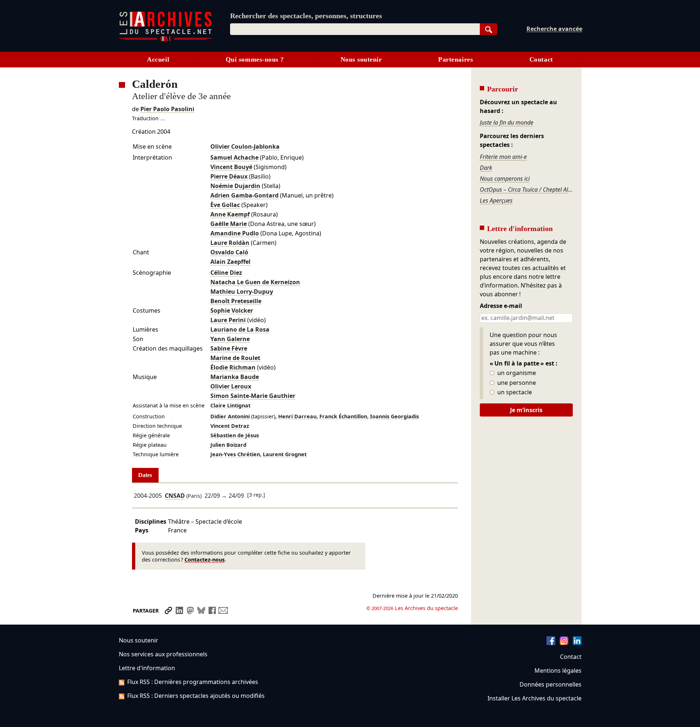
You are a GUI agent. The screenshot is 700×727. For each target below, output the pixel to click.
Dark (486, 168)
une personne (516, 383)
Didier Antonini (230, 416)
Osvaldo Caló (229, 252)
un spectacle (514, 392)
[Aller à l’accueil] (165, 39)
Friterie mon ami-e (503, 157)
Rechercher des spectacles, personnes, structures (306, 16)
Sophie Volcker (231, 310)
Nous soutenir (361, 59)
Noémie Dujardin (235, 186)
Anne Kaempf (230, 214)
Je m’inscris (526, 410)
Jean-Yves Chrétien (235, 454)
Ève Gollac (225, 205)
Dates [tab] (145, 475)
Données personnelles (551, 684)
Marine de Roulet (235, 358)
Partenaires (455, 59)
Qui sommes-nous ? (255, 59)
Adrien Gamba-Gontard (244, 195)
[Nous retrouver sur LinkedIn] (577, 643)
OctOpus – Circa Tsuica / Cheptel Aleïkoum (526, 189)
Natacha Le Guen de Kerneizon (255, 282)
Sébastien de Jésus (234, 435)
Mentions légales (558, 671)
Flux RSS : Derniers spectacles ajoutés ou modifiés (196, 696)
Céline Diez (226, 273)
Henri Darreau (297, 416)
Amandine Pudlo (234, 233)
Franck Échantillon (343, 416)
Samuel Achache (234, 157)
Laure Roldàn (229, 243)
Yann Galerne (230, 339)
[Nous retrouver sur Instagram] (564, 643)
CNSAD (175, 496)
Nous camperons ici (505, 179)
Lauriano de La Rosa (239, 329)
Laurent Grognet (285, 454)
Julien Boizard (228, 444)
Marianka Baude (234, 377)
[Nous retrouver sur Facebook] (551, 643)
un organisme (516, 373)
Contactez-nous (204, 559)
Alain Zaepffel (230, 262)
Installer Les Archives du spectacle (534, 698)
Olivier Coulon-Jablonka (245, 146)
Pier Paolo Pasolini (167, 109)
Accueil (158, 59)
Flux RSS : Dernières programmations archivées (192, 682)
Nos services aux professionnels (163, 654)
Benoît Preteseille (235, 301)
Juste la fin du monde (506, 122)
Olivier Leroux (230, 386)
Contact (541, 59)
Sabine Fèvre (228, 348)
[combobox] (355, 29)
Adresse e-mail (501, 306)
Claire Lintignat (230, 405)
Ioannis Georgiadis (394, 416)
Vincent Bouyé (231, 167)
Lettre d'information (147, 668)
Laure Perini (228, 320)
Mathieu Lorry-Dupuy (241, 292)
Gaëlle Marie (228, 224)
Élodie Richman (233, 367)
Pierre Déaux (229, 176)
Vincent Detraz (229, 425)
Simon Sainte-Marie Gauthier (252, 396)
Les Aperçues (496, 200)
